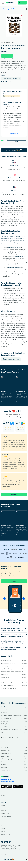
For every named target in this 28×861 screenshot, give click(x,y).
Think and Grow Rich (6, 735)
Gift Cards (3, 811)
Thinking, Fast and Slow (7, 724)
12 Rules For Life (5, 721)
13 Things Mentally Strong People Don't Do (11, 731)
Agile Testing (4, 674)
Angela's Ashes (5, 677)
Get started (22, 3)
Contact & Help (5, 813)
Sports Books (4, 761)
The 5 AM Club (4, 712)
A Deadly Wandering (6, 660)
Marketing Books (5, 770)
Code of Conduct (5, 834)
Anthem (3, 680)
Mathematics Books (6, 753)
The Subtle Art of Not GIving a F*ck (10, 738)
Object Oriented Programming (11, 78)
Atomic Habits (4, 710)
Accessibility (14, 848)
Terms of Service (5, 847)
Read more (13, 133)
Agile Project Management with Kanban (11, 671)
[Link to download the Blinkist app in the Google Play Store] (18, 786)
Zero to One (4, 726)
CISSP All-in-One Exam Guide (8, 688)
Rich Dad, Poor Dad (6, 718)
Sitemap (12, 845)
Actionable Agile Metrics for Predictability (8, 665)
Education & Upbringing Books (9, 759)
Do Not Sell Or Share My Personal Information (12, 850)
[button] (14, 629)
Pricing (3, 805)
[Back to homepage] (10, 3)
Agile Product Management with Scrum (11, 669)
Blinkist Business (5, 808)
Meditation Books (5, 750)
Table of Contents (6, 82)
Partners (3, 831)
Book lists (3, 796)
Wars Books (4, 767)
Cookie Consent (5, 848)
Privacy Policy (14, 847)
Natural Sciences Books (7, 745)
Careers (3, 828)
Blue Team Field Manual (7, 685)
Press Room (4, 837)
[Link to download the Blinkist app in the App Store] (6, 786)
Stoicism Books (5, 756)
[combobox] (6, 854)
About (2, 826)
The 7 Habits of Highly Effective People (11, 715)
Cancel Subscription (6, 816)
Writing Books (4, 747)
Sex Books (3, 764)
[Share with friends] (26, 9)
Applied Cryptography (7, 683)
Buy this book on (11, 150)
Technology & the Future (10, 9)
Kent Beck (4, 51)
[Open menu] (3, 3)
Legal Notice (19, 845)
